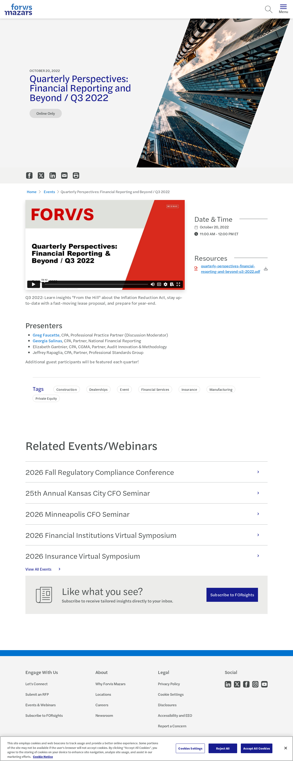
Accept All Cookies (256, 748)
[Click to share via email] (64, 175)
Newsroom (104, 715)
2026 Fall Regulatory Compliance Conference (99, 472)
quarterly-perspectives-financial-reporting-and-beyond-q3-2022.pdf (230, 268)
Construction (66, 389)
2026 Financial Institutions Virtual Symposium (100, 535)
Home (32, 191)
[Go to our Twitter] (237, 684)
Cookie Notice (43, 756)
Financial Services (155, 389)
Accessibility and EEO (175, 715)
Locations (103, 694)
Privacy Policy (169, 683)
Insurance (189, 389)
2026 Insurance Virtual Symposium (82, 555)
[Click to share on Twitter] (41, 175)
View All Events (38, 569)
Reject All (223, 748)
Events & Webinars (40, 704)
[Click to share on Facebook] (29, 175)
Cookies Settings (190, 748)
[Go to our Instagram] (255, 684)
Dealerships (98, 389)
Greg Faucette (46, 335)
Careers (101, 704)
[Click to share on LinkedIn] (52, 175)
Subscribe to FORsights (232, 594)
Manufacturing (220, 389)
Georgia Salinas (47, 340)
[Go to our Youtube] (264, 684)
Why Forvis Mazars (110, 683)
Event (124, 389)
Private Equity (46, 398)
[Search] (269, 9)
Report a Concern (172, 725)
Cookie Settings (171, 694)
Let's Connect (36, 683)
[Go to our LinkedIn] (228, 684)
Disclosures (167, 704)
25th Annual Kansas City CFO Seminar (87, 492)
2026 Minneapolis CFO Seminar (77, 514)
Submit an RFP (37, 694)
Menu (283, 11)
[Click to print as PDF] (76, 175)
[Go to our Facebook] (246, 684)
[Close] (286, 748)
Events (49, 191)
